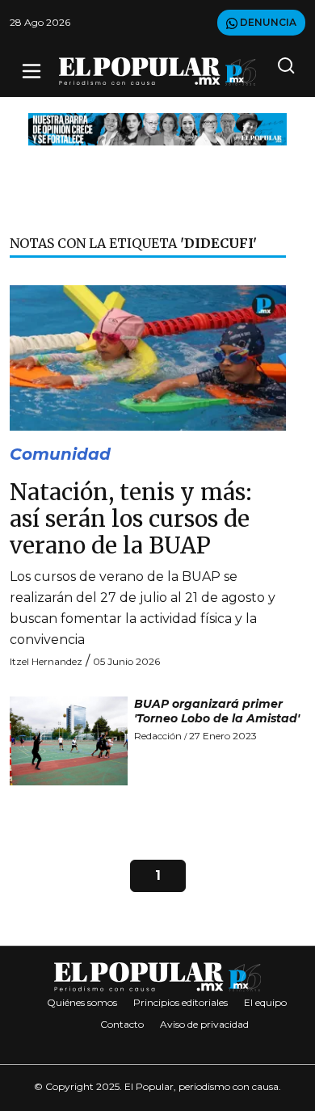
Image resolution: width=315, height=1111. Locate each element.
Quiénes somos (82, 1002)
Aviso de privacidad (204, 1024)
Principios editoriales (180, 1002)
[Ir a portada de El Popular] (157, 71)
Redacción (158, 736)
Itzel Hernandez (46, 661)
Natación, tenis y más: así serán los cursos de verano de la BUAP (131, 519)
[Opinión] (157, 128)
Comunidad (60, 454)
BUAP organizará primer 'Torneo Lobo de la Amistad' (217, 711)
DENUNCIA (266, 22)
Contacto (122, 1024)
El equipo (265, 1002)
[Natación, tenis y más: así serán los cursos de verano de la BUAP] (148, 356)
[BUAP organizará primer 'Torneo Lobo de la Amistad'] (69, 740)
